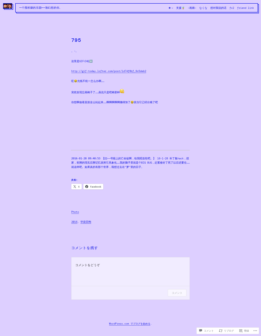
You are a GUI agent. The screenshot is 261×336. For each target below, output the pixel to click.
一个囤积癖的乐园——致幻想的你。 (40, 7)
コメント (177, 292)
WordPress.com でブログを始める (129, 323)
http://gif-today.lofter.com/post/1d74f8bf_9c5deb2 (108, 71)
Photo (75, 212)
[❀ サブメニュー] (172, 8)
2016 (74, 221)
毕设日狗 (85, 221)
